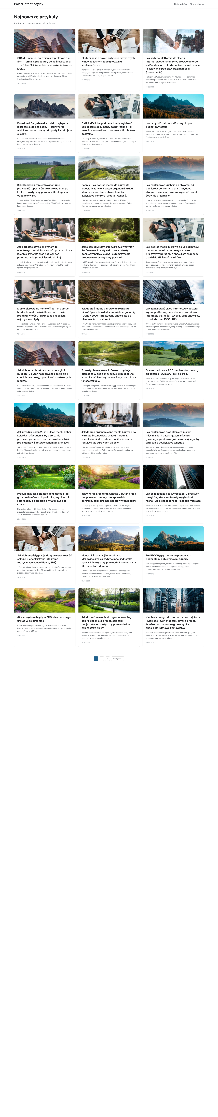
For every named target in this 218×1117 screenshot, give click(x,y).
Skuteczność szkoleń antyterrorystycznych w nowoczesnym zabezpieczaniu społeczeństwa (108, 62)
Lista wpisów (180, 4)
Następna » (117, 659)
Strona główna (197, 4)
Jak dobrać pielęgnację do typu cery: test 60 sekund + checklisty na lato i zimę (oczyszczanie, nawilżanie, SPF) (44, 559)
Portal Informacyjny (28, 4)
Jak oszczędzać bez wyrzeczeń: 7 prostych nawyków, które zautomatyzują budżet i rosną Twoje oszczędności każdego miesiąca (173, 497)
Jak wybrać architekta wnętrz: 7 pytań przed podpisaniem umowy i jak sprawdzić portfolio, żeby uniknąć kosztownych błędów (108, 497)
